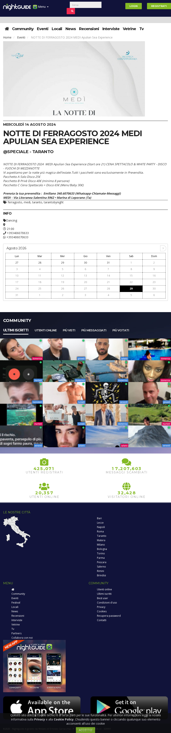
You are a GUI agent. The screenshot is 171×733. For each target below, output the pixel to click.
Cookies (102, 611)
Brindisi (101, 575)
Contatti (101, 620)
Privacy (101, 607)
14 (108, 275)
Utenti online (46, 330)
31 (108, 262)
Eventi (42, 29)
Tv (141, 29)
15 (131, 275)
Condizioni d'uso (107, 602)
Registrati (159, 6)
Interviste (110, 29)
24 (16, 288)
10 (16, 275)
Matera (101, 540)
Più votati (120, 330)
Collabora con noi (22, 637)
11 (39, 275)
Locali (57, 29)
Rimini (100, 571)
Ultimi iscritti (15, 330)
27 (16, 262)
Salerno (101, 566)
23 (154, 282)
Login (134, 6)
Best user (102, 598)
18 (39, 282)
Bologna (102, 549)
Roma (100, 531)
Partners (16, 633)
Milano (101, 544)
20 (85, 282)
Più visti (69, 330)
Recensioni (89, 29)
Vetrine (129, 29)
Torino (101, 553)
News (70, 29)
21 (108, 282)
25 (39, 288)
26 (62, 288)
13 (85, 275)
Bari (99, 518)
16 (154, 275)
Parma (101, 558)
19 (62, 282)
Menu (42, 7)
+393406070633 (17, 233)
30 (85, 262)
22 (131, 282)
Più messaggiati (93, 330)
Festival (15, 602)
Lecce (100, 522)
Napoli (101, 527)
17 (16, 282)
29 (62, 262)
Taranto (101, 536)
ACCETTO (85, 730)
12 (62, 275)
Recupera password (109, 616)
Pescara (101, 562)
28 (39, 262)
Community (23, 29)
